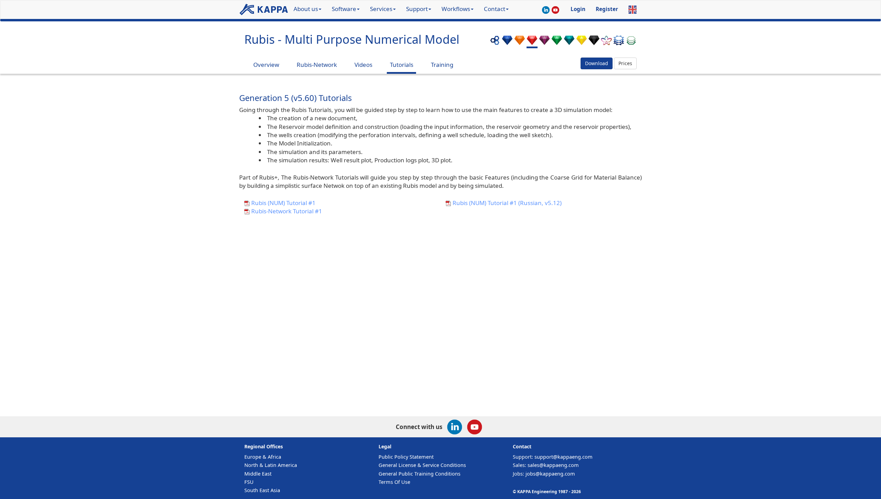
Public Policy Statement (406, 457)
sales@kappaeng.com (553, 465)
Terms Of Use (394, 482)
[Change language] (632, 9)
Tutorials (401, 65)
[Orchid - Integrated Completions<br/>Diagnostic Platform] (606, 42)
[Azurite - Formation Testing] (569, 42)
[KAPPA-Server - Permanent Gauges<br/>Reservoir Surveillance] (631, 42)
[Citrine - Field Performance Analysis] (581, 42)
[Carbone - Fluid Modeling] (593, 42)
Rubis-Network (317, 65)
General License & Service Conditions (422, 465)
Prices (625, 63)
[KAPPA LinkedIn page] (546, 11)
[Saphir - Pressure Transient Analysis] (507, 42)
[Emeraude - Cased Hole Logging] (556, 42)
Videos (363, 65)
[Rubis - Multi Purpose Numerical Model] (532, 42)
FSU (249, 482)
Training (442, 65)
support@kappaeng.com (563, 457)
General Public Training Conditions (419, 473)
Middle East (258, 473)
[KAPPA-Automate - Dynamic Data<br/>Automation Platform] (618, 42)
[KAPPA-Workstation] (494, 42)
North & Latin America (270, 465)
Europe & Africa (262, 457)
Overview (266, 65)
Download (596, 63)
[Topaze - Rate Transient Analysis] (519, 42)
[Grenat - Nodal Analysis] (544, 42)
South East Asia (262, 490)
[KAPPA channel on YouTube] (555, 11)
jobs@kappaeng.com (550, 473)
